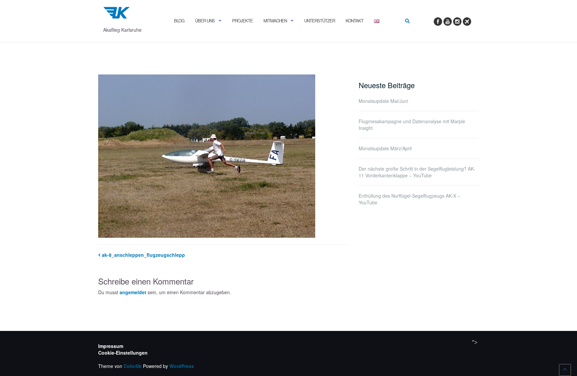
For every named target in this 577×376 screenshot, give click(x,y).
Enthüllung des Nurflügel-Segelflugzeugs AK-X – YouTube (409, 199)
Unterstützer (319, 20)
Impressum (110, 346)
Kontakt (354, 20)
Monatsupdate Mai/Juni (383, 101)
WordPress (181, 366)
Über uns (205, 20)
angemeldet (133, 292)
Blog (179, 20)
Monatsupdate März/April (385, 148)
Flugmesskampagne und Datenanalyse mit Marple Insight (412, 124)
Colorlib (133, 366)
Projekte (242, 20)
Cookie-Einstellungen (123, 352)
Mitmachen (275, 20)
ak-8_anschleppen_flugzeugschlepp (143, 254)
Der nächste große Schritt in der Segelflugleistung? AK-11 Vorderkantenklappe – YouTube (417, 172)
